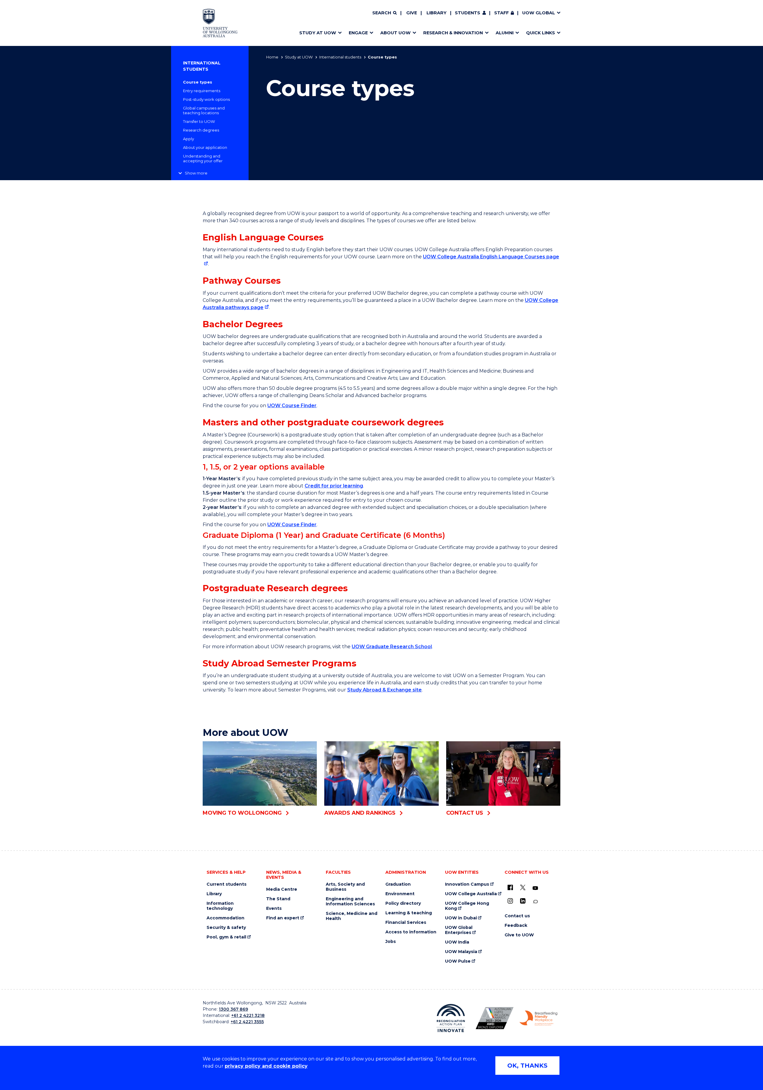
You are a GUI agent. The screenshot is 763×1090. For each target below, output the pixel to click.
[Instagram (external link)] (510, 901)
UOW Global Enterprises (458, 930)
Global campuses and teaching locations (204, 110)
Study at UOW (299, 57)
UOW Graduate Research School (392, 646)
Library (436, 13)
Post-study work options (206, 99)
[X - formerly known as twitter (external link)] (522, 887)
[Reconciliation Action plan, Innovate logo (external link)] (451, 1018)
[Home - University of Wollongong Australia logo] (220, 23)
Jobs (390, 941)
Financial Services (405, 922)
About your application (205, 147)
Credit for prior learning (334, 486)
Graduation (398, 884)
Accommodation (225, 918)
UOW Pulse (458, 961)
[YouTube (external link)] (535, 888)
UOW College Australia (471, 893)
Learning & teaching (408, 912)
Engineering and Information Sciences (350, 901)
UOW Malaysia (461, 951)
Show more (196, 173)
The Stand (278, 898)
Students (467, 13)
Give (411, 13)
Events (274, 908)
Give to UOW (519, 935)
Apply (188, 138)
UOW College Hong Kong (467, 906)
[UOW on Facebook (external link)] (510, 887)
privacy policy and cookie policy (266, 1066)
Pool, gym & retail (226, 937)
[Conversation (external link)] (535, 902)
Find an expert (282, 918)
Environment (400, 893)
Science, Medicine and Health (351, 916)
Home (272, 57)
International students (340, 57)
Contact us (517, 915)
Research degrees (201, 130)
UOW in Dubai (461, 918)
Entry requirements (201, 90)
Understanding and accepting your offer (203, 158)
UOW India (457, 942)
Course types (197, 82)
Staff (501, 13)
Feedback (516, 925)
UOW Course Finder (292, 405)
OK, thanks (527, 1065)
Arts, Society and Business (345, 887)
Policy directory (403, 903)
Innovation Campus (467, 884)
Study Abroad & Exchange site (384, 690)
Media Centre (281, 889)
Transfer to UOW (199, 121)
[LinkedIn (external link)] (522, 901)
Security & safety (226, 927)
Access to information (410, 932)
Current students (226, 884)
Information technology (220, 906)
